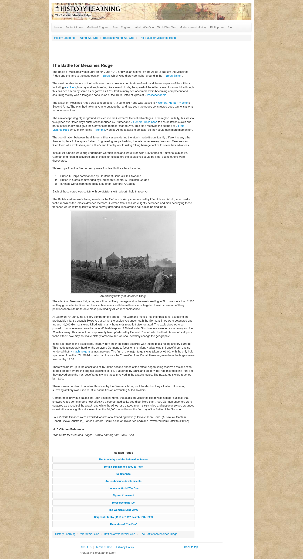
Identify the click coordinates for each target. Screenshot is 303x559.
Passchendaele (156, 95)
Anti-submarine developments (123, 481)
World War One (144, 27)
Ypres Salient (174, 76)
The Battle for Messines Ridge (158, 38)
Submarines (123, 473)
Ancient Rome (74, 27)
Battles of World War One (118, 38)
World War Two (166, 27)
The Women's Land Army (123, 509)
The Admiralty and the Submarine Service (123, 459)
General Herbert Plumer (173, 103)
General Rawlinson (145, 122)
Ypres (106, 76)
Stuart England (122, 27)
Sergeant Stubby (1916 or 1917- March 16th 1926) (123, 517)
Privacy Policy (125, 547)
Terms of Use (104, 547)
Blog (230, 27)
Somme (100, 130)
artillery (71, 87)
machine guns (81, 351)
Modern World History (193, 27)
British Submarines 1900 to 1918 (123, 466)
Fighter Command (123, 495)
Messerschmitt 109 (123, 502)
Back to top (191, 547)
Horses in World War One (124, 488)
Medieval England (98, 27)
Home (58, 27)
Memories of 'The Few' (123, 524)
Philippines (217, 27)
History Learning (64, 38)
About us (86, 547)
